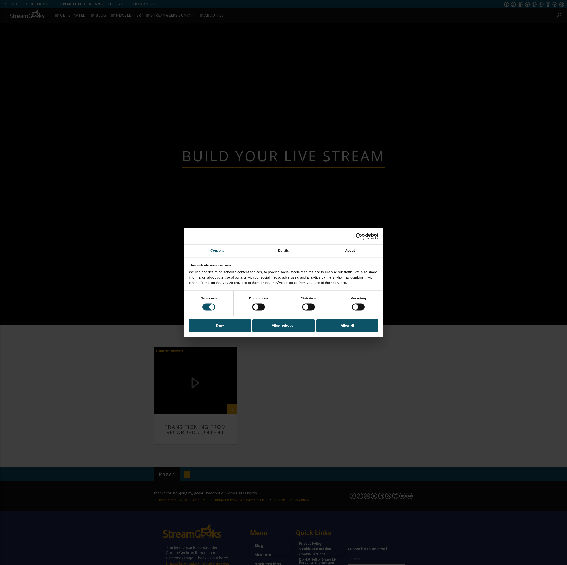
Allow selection (283, 325)
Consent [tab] (217, 250)
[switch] (258, 307)
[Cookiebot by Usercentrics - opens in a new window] (359, 236)
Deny (220, 325)
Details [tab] (283, 250)
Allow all (347, 325)
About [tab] (350, 250)
